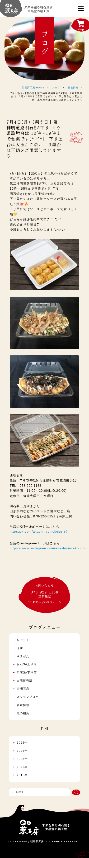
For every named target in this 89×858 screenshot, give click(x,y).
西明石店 (23, 688)
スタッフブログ (28, 697)
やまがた (23, 656)
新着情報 (73, 87)
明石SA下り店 (27, 672)
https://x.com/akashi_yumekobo (36, 531)
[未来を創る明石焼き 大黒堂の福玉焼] (11, 11)
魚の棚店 (23, 713)
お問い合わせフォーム (47, 602)
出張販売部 (24, 680)
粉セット (23, 640)
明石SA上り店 (27, 664)
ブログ (56, 87)
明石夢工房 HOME (33, 87)
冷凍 (20, 648)
